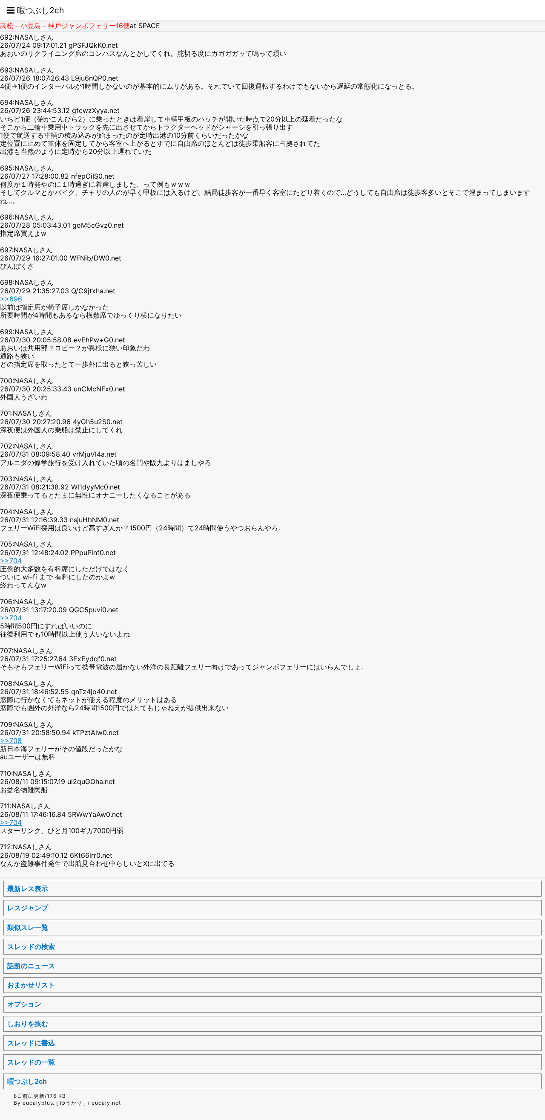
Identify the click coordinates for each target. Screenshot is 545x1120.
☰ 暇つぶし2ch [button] (35, 10)
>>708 (11, 740)
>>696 (11, 299)
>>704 (11, 560)
